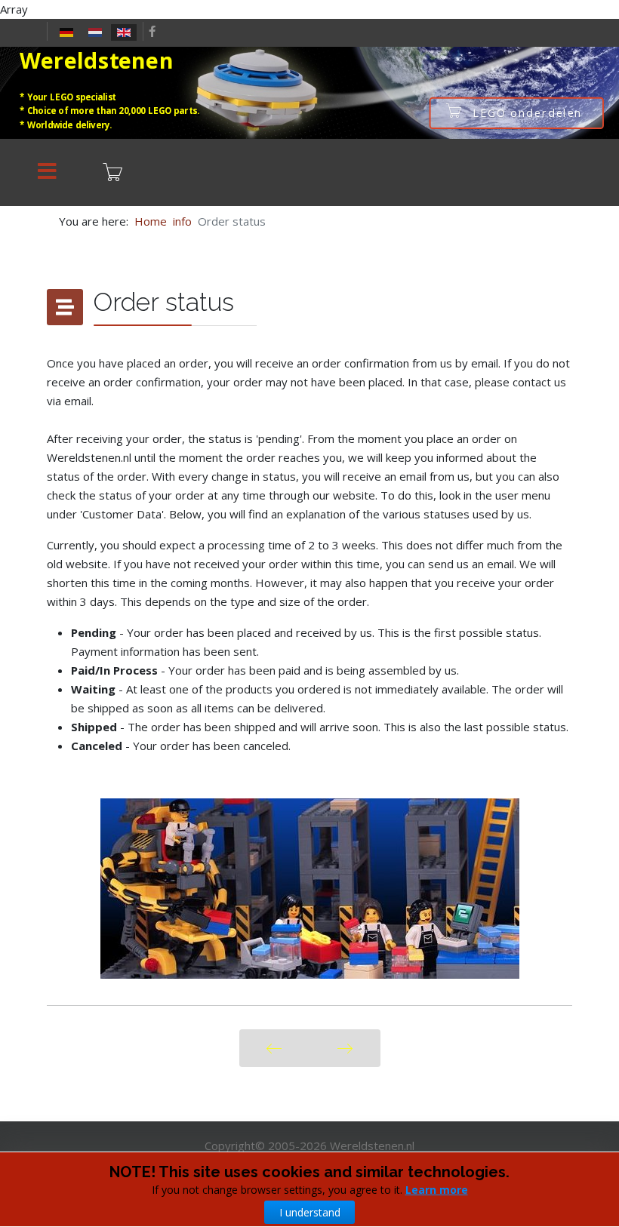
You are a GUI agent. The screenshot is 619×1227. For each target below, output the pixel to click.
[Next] (345, 1048)
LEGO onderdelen (528, 113)
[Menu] (47, 172)
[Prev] (274, 1048)
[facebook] (152, 30)
